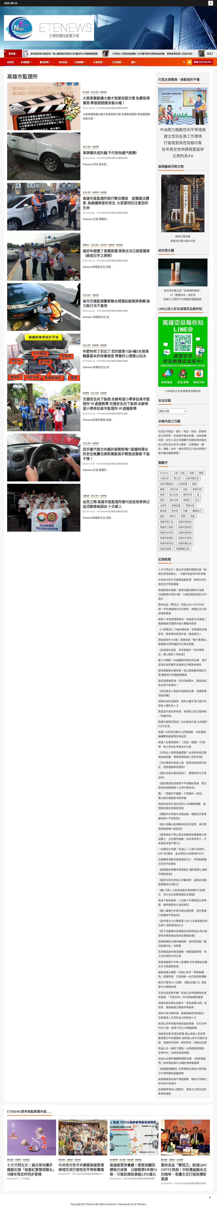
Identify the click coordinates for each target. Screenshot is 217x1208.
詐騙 (185, 511)
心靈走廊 (86, 496)
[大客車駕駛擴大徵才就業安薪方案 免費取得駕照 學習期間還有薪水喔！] (43, 106)
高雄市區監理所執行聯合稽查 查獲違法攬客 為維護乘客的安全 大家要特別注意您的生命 (116, 203)
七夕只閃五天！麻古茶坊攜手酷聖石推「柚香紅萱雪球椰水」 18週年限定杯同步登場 (32, 1169)
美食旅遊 (103, 192)
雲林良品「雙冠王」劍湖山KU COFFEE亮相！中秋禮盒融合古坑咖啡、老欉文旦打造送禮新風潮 (182, 609)
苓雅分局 (189, 505)
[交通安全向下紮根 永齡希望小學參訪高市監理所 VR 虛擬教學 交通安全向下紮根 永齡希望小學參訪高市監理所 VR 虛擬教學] (43, 407)
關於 (133, 62)
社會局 (163, 505)
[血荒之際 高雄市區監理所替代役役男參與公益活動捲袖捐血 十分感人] (43, 508)
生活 (197, 500)
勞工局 (177, 478)
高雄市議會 (165, 549)
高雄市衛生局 (166, 543)
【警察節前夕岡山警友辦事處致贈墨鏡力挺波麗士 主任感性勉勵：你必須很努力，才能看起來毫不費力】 (182, 839)
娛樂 (194, 484)
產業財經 (103, 92)
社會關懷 (79, 62)
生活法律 (103, 245)
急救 (185, 489)
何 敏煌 (27, 1179)
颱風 (162, 516)
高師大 (172, 516)
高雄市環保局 (185, 532)
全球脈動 (25, 62)
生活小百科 (95, 92)
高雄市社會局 (185, 538)
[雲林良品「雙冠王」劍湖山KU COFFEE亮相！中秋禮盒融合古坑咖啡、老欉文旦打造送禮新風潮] (185, 1137)
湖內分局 (173, 500)
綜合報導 (180, 1160)
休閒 (192, 473)
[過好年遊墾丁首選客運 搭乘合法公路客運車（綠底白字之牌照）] (43, 257)
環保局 (186, 500)
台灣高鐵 (182, 484)
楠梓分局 (187, 494)
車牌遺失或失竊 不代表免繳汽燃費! (110, 153)
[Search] (184, 62)
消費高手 (86, 245)
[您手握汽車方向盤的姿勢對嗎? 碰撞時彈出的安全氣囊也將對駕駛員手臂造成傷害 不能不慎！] (43, 457)
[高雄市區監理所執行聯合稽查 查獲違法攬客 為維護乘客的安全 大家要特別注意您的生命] (43, 207)
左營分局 (173, 489)
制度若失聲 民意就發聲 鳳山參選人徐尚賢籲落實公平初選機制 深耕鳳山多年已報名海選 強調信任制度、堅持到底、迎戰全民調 (182, 1038)
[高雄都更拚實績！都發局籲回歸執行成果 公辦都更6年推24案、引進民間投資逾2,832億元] (134, 1137)
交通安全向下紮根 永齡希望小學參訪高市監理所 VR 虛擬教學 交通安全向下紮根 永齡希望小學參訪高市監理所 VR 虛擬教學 (116, 403)
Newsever (124, 1204)
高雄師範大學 (182, 549)
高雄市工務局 (166, 527)
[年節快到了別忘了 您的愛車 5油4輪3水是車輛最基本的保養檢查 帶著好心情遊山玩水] (43, 357)
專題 (162, 489)
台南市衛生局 (192, 478)
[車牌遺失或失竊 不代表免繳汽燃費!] (43, 156)
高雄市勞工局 (166, 521)
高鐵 (192, 516)
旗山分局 (173, 494)
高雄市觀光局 (185, 543)
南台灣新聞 (114, 1160)
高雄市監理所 (166, 538)
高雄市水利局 (166, 532)
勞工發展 (86, 92)
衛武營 (163, 511)
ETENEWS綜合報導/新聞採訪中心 (89, 1174)
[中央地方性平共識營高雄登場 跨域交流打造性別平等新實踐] (82, 1137)
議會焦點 (138, 1160)
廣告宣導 (10, 1160)
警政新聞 (44, 62)
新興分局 (197, 489)
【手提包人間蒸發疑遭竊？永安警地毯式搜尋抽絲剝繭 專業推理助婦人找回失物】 (110, 53)
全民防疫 (63, 62)
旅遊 (162, 494)
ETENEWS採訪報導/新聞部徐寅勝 (113, 108)
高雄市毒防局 (185, 527)
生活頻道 (116, 62)
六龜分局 (164, 478)
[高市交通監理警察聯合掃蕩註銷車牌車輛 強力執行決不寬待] (43, 307)
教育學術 (86, 393)
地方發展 (122, 1160)
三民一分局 (179, 473)
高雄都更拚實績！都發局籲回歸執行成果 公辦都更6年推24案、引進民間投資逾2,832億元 (182, 594)
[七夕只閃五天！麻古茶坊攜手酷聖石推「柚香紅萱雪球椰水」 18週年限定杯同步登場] (31, 1137)
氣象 (162, 500)
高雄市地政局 (185, 521)
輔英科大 (197, 511)
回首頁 (10, 62)
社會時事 (97, 62)
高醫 (183, 516)
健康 (201, 473)
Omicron (164, 473)
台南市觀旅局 (166, 484)
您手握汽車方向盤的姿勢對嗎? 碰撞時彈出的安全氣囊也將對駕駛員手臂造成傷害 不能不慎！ (116, 454)
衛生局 (175, 511)
